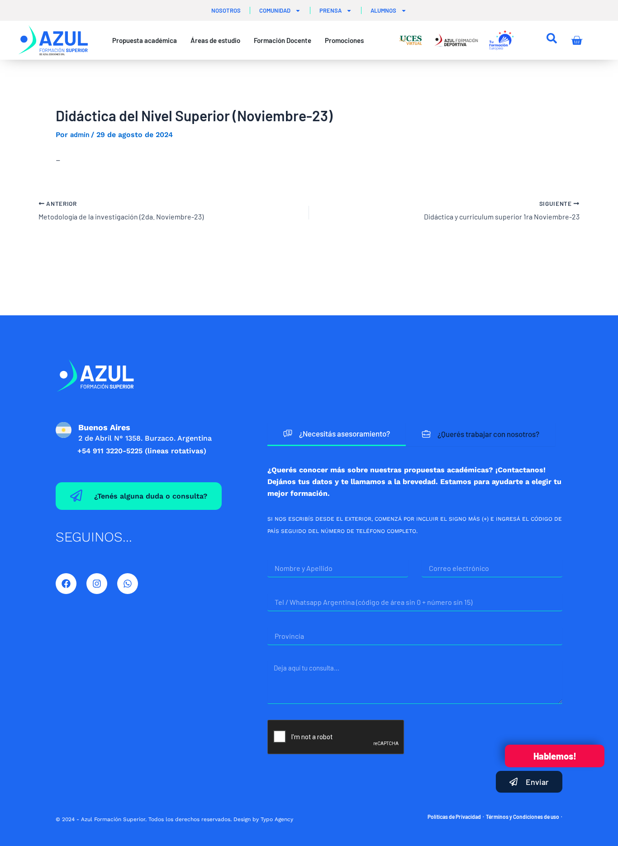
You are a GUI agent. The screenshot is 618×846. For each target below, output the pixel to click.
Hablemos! (554, 756)
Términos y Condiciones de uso (522, 816)
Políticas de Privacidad (454, 816)
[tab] (336, 434)
